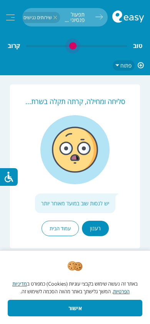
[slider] (76, 46)
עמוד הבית (60, 228)
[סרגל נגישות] (9, 177)
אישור (75, 308)
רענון (95, 228)
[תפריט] (10, 17)
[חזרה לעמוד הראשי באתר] (128, 17)
